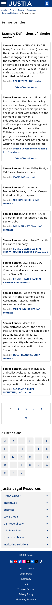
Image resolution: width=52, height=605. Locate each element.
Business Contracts (27, 10)
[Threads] (28, 561)
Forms (12, 10)
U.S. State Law (12, 530)
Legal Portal (26, 574)
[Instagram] (24, 561)
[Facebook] (20, 561)
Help (26, 584)
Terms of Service (26, 589)
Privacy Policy (26, 594)
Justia (4, 10)
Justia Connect (26, 568)
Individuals (10, 502)
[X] (36, 561)
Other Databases (13, 537)
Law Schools (10, 516)
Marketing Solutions (15, 544)
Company (26, 579)
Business (8, 509)
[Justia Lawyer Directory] (40, 561)
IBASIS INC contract (24, 177)
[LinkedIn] (11, 561)
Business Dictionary (10, 13)
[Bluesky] (32, 561)
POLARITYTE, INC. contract (28, 81)
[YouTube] (15, 561)
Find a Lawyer (12, 495)
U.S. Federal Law (13, 523)
